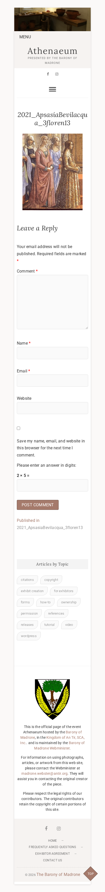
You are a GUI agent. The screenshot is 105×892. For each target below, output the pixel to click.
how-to (45, 602)
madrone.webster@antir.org (44, 773)
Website (24, 398)
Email (23, 371)
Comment (27, 271)
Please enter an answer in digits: (46, 465)
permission (29, 613)
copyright (51, 580)
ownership (69, 602)
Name (24, 343)
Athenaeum (53, 50)
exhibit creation (32, 591)
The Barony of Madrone (58, 874)
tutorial (49, 625)
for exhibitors (63, 591)
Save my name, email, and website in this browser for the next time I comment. (51, 448)
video (69, 625)
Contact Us (52, 860)
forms (25, 602)
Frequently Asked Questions (52, 847)
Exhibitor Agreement (52, 853)
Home (52, 840)
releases (27, 625)
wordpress (29, 636)
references (56, 613)
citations (27, 580)
